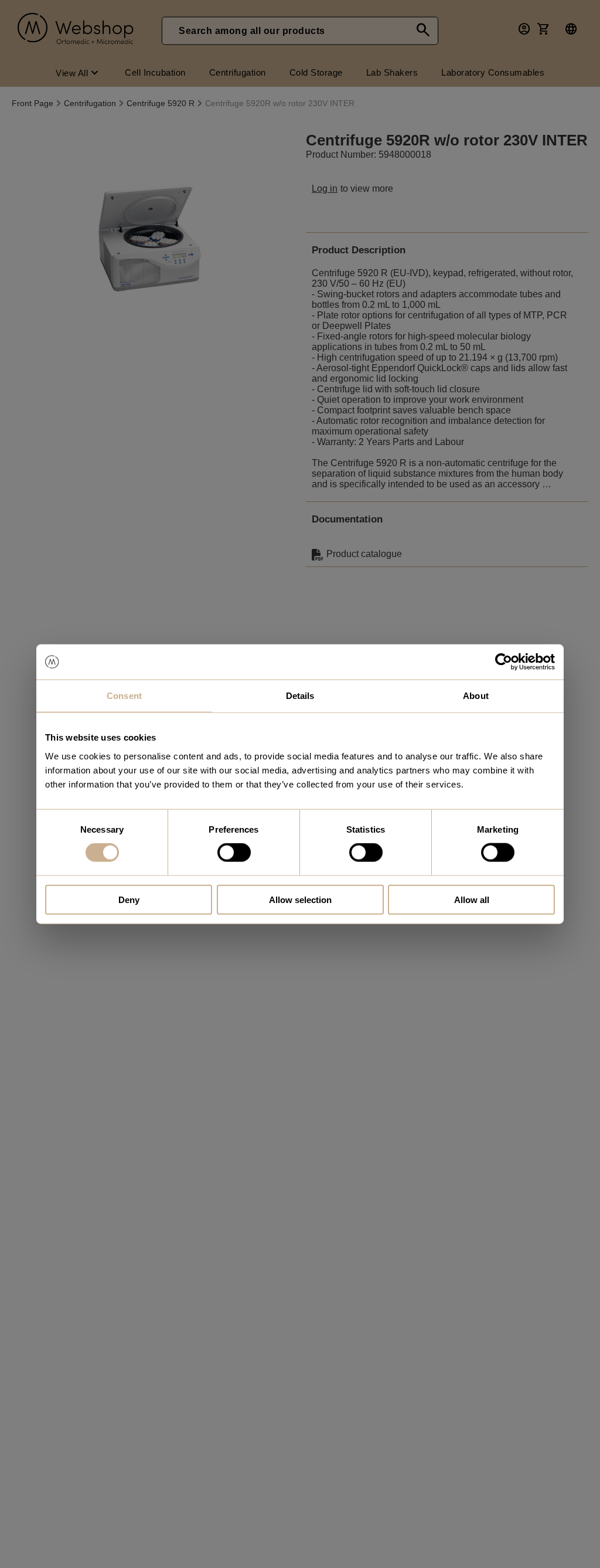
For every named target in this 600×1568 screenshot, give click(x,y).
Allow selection (300, 899)
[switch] (234, 852)
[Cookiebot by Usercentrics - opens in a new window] (503, 662)
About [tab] (476, 696)
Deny (128, 899)
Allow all (471, 899)
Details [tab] (300, 696)
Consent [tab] (124, 696)
